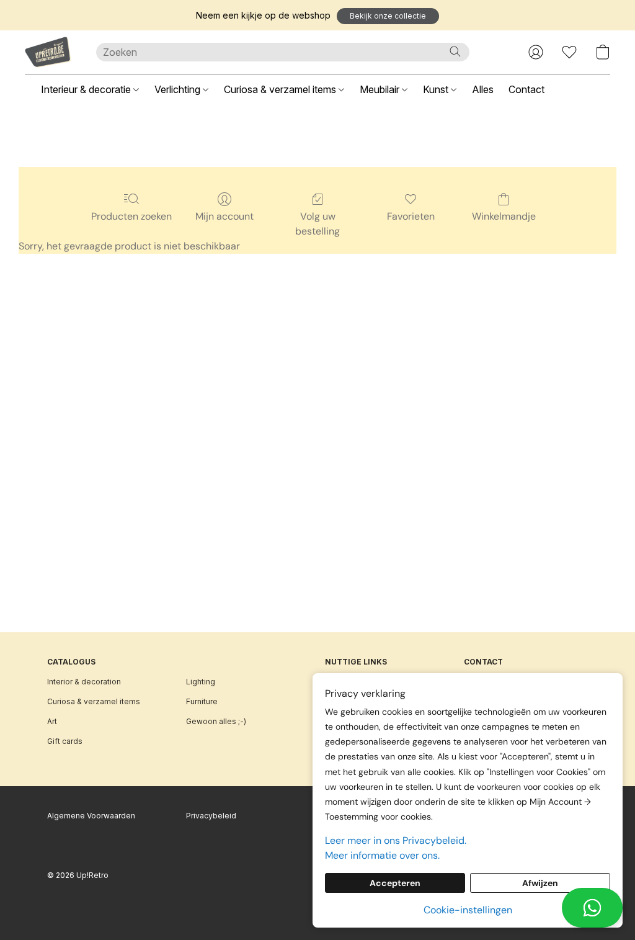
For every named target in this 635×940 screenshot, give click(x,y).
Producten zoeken (131, 216)
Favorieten (411, 216)
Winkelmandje (504, 216)
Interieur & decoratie (87, 89)
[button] (388, 16)
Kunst (437, 89)
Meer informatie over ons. (382, 855)
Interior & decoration (84, 681)
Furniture (202, 701)
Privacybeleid (211, 815)
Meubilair (381, 89)
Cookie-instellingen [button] (468, 909)
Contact (526, 89)
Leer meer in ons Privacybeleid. (395, 840)
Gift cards (64, 741)
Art (52, 721)
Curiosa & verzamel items (281, 89)
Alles (483, 89)
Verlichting (178, 89)
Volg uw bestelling (317, 224)
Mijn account (224, 216)
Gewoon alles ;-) (216, 721)
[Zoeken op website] (455, 51)
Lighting (200, 681)
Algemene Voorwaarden (91, 815)
